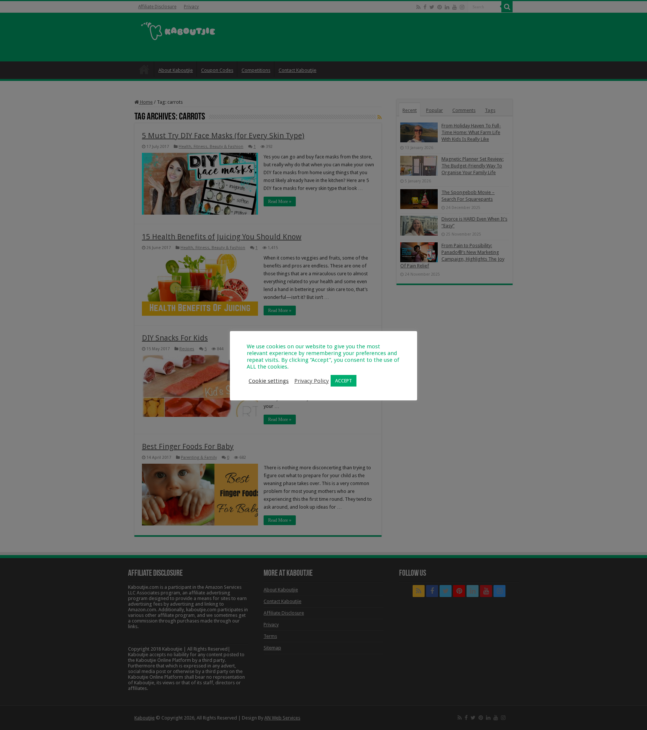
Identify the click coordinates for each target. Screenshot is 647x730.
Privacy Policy (311, 381)
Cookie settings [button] (269, 381)
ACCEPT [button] (343, 381)
